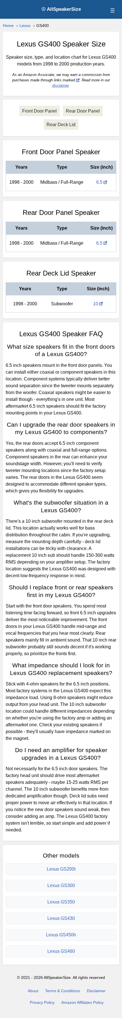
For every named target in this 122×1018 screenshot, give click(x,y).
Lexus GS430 (61, 918)
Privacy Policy (42, 1002)
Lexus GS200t (61, 869)
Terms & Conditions (62, 991)
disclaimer (60, 85)
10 (95, 303)
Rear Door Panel (83, 111)
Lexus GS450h (61, 934)
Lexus (25, 25)
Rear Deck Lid (61, 124)
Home (8, 25)
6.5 (99, 182)
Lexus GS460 (61, 951)
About (33, 991)
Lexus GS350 (61, 902)
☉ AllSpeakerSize (61, 9)
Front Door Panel (39, 111)
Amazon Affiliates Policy (82, 1002)
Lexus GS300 (61, 885)
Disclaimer (96, 991)
